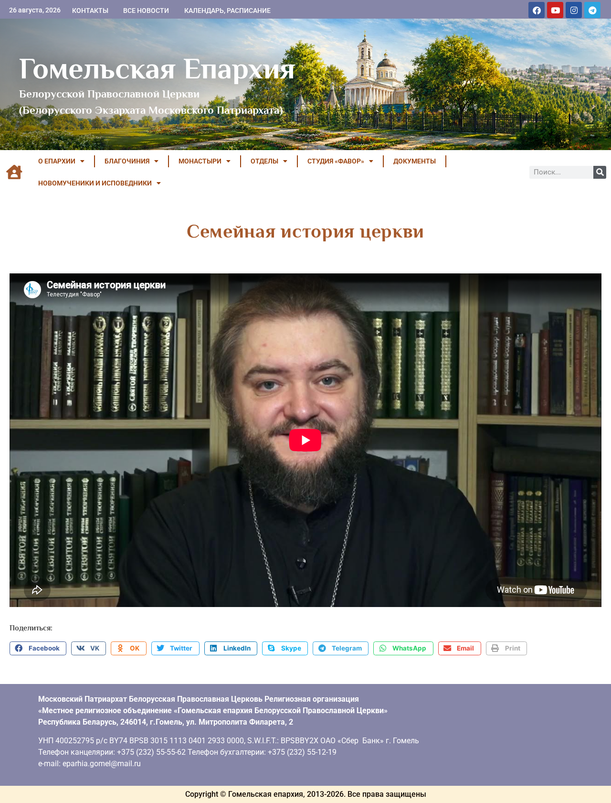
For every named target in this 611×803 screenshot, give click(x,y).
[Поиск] (599, 172)
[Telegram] (592, 10)
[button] (38, 648)
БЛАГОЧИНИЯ (127, 161)
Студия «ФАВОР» (335, 161)
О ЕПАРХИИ (56, 161)
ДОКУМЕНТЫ (414, 161)
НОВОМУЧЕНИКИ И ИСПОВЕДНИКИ (95, 183)
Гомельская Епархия (157, 68)
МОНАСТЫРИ (200, 161)
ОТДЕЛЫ (264, 161)
